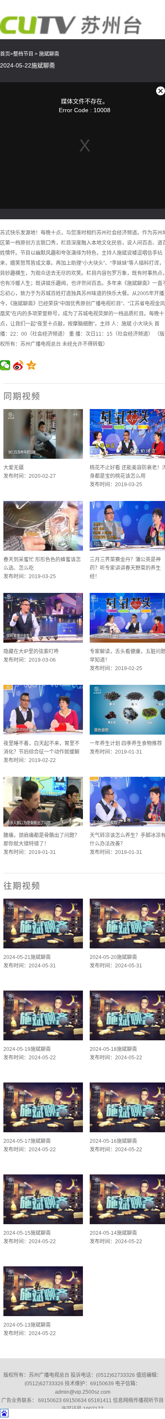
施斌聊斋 (49, 54)
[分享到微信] (5, 365)
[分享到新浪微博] (18, 365)
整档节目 (23, 54)
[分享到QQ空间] (31, 365)
